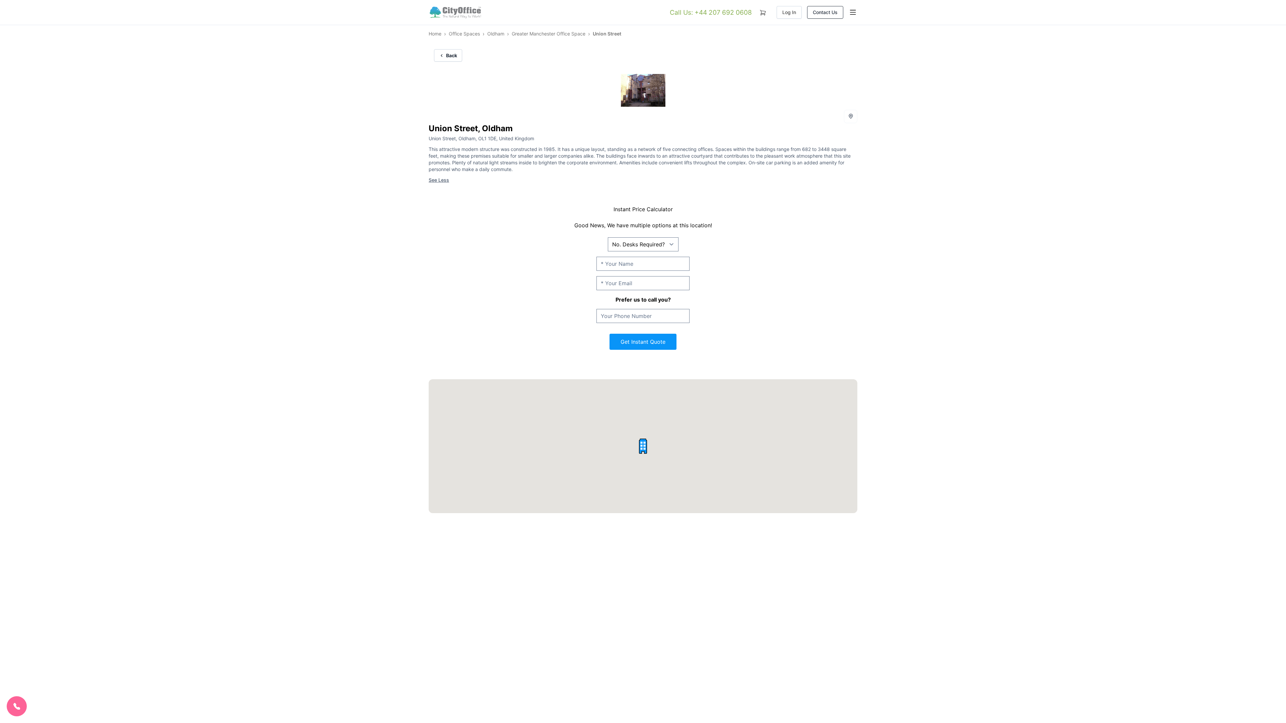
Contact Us (825, 12)
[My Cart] (763, 11)
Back (451, 55)
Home (435, 33)
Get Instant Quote (643, 341)
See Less (439, 180)
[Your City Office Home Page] (455, 12)
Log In (789, 12)
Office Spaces (464, 33)
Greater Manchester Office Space (548, 33)
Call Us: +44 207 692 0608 (711, 12)
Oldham (495, 33)
